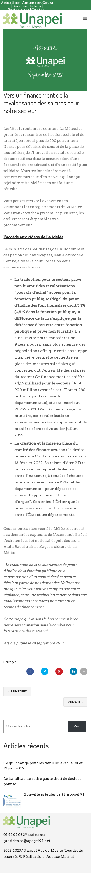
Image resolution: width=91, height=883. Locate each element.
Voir (77, 726)
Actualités (10, 3)
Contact (39, 10)
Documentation (27, 6)
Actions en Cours (37, 3)
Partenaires (19, 10)
